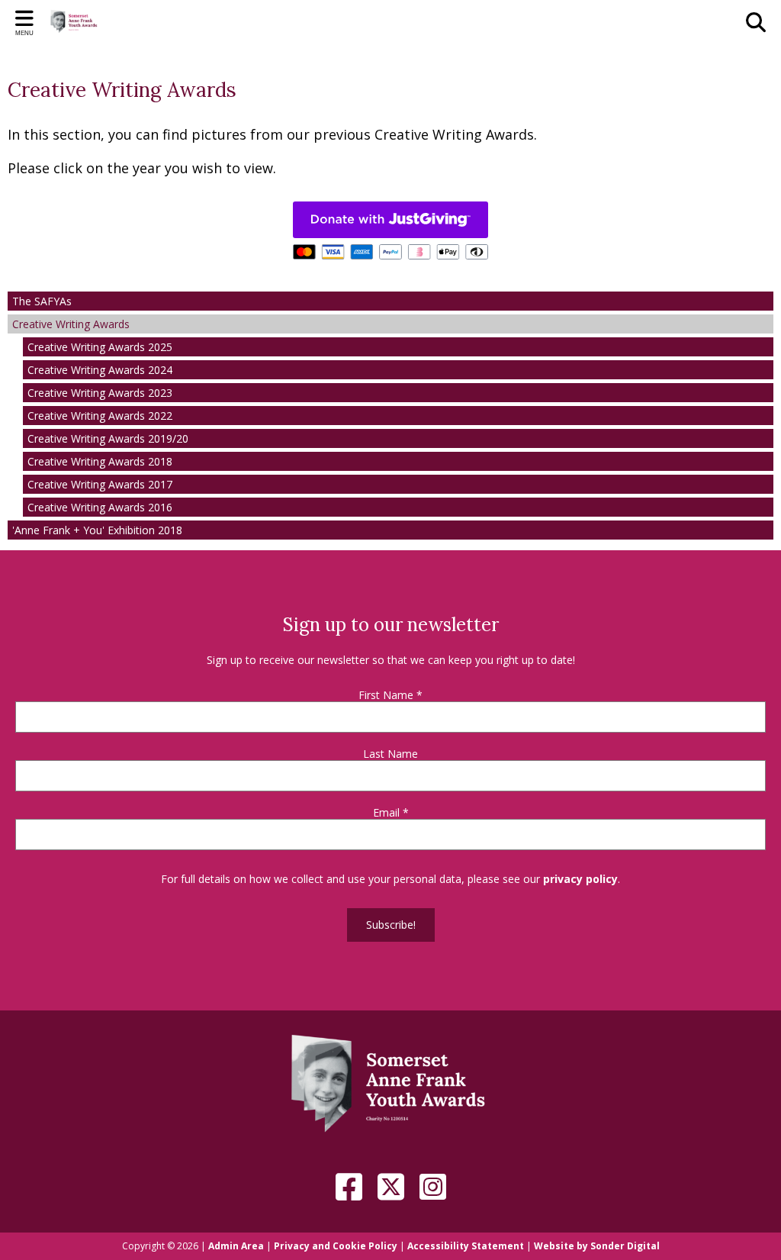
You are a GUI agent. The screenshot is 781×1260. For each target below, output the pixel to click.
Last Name (390, 754)
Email (391, 813)
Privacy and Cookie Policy (335, 1245)
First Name (390, 695)
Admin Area (236, 1245)
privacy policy (580, 879)
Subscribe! (391, 924)
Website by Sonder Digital (597, 1245)
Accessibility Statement (465, 1245)
